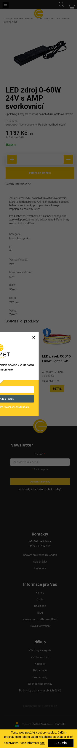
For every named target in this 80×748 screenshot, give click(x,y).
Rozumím (61, 743)
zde (42, 743)
